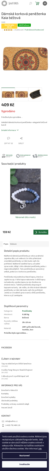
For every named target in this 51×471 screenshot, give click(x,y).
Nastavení (24, 455)
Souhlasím (24, 464)
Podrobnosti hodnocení (34, 30)
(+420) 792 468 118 (12, 425)
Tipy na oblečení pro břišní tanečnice (16, 363)
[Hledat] (30, 3)
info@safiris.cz (11, 421)
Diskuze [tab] (13, 244)
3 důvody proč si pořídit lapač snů (15, 376)
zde (40, 448)
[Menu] (45, 3)
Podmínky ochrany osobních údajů (15, 404)
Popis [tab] (6, 244)
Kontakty (5, 393)
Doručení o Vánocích (9, 390)
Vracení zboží (6, 407)
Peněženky (27, 311)
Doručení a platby (8, 397)
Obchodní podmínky (9, 400)
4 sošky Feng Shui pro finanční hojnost (16, 370)
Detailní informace (8, 130)
